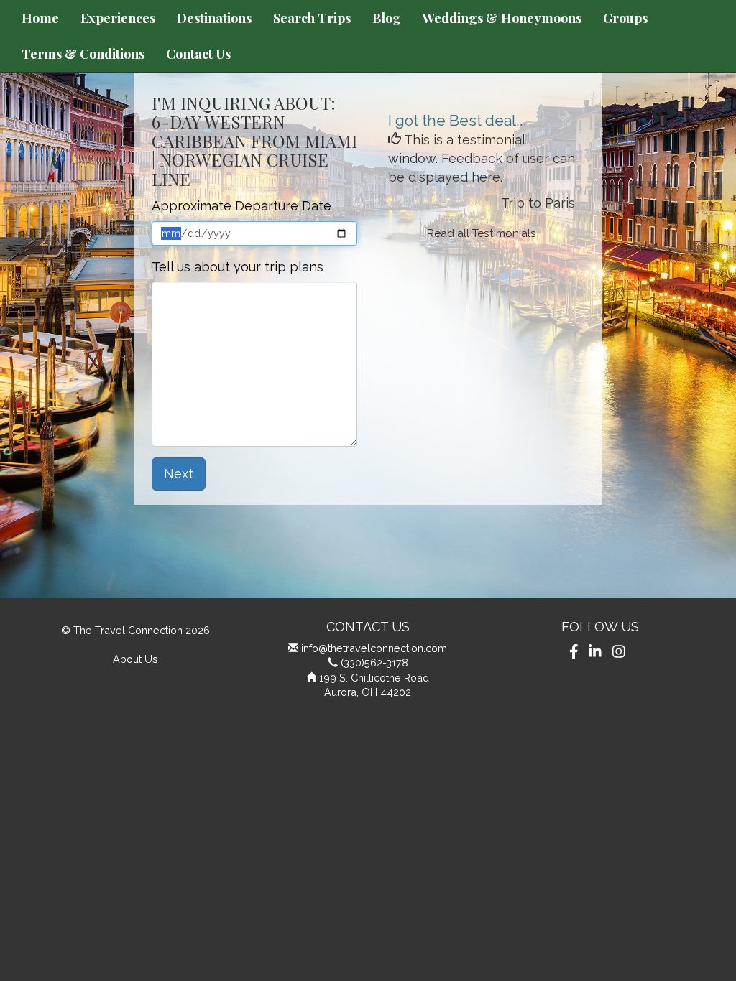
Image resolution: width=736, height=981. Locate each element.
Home (40, 18)
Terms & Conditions (83, 53)
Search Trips (312, 18)
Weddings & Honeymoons (502, 18)
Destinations (214, 18)
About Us (135, 659)
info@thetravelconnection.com (374, 648)
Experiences (117, 18)
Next (178, 473)
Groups (625, 18)
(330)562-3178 (374, 662)
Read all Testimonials (481, 233)
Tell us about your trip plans (237, 266)
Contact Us (198, 53)
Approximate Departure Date (241, 205)
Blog (386, 18)
